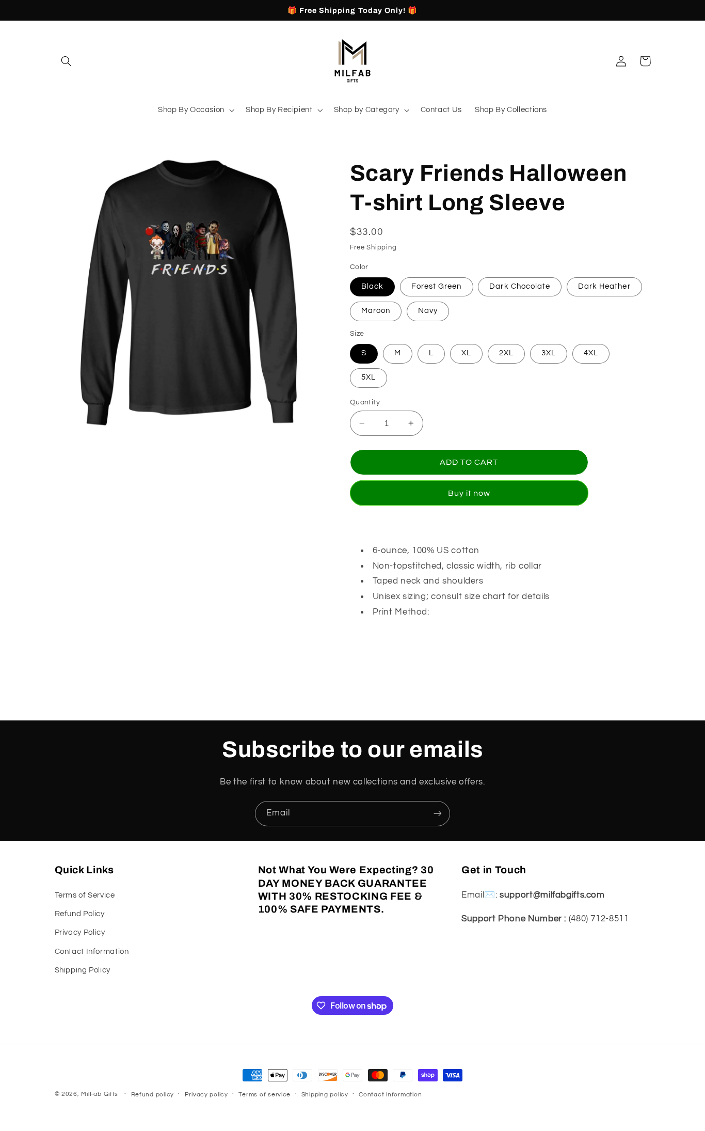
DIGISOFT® (455, 612)
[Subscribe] (438, 813)
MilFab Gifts (99, 1094)
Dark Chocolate (519, 286)
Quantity (365, 402)
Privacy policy (206, 1094)
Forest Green (436, 286)
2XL (506, 353)
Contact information (390, 1094)
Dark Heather (604, 286)
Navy (428, 311)
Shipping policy (324, 1094)
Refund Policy (80, 914)
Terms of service (264, 1094)
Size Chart (371, 635)
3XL (548, 353)
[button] (66, 61)
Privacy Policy (80, 932)
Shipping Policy (82, 970)
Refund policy (152, 1094)
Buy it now (469, 493)
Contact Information (92, 951)
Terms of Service (85, 895)
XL (466, 353)
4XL (591, 353)
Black (372, 286)
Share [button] (373, 669)
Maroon (375, 311)
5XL (368, 377)
